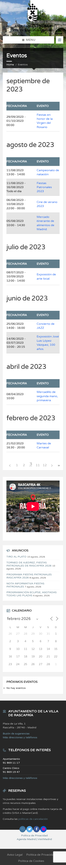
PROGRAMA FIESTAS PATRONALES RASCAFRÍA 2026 (29, 576)
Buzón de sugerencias (16, 733)
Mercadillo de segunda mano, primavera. (47, 396)
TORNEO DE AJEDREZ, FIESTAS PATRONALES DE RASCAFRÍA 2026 (29, 564)
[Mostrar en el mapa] (59, 40)
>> (58, 465)
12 (45, 465)
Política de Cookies (31, 861)
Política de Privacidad (41, 855)
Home (10, 64)
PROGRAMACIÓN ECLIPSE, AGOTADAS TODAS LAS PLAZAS (31, 594)
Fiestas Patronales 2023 (44, 187)
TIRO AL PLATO (16, 556)
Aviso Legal (15, 855)
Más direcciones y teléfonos (20, 737)
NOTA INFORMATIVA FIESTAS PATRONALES (25, 585)
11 (38, 465)
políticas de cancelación (33, 819)
